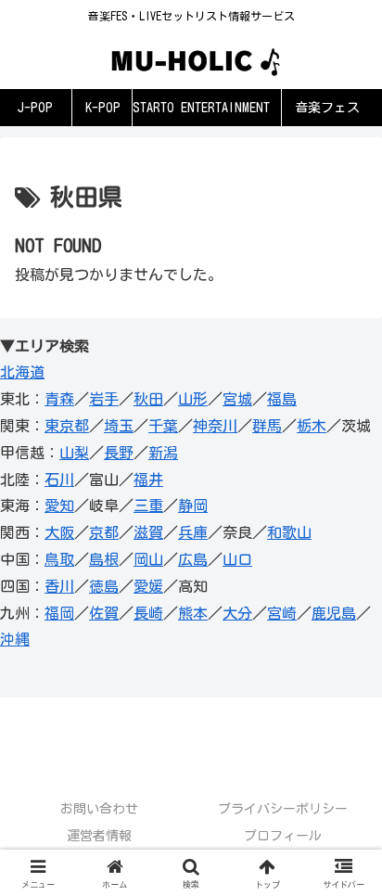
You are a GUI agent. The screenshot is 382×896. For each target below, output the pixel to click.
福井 (148, 479)
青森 (59, 398)
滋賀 (148, 532)
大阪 (59, 532)
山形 (193, 398)
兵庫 (193, 532)
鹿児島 (334, 613)
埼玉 (119, 425)
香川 (59, 586)
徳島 (104, 586)
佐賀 (104, 613)
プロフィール (283, 835)
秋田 (148, 398)
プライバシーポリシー (283, 808)
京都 (104, 532)
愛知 (59, 505)
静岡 (193, 505)
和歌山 (289, 532)
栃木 (311, 425)
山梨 (74, 452)
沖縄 (15, 639)
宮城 (237, 398)
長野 (119, 452)
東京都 (67, 425)
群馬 (267, 425)
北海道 (22, 372)
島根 (104, 559)
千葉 (163, 425)
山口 (237, 559)
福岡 (59, 613)
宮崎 (282, 613)
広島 (193, 559)
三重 (148, 505)
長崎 (148, 613)
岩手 (104, 398)
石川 (59, 479)
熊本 (193, 613)
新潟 (163, 452)
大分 (237, 613)
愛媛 (148, 586)
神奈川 (215, 425)
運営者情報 (99, 835)
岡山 (148, 559)
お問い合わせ (99, 808)
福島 (282, 398)
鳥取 (59, 559)
